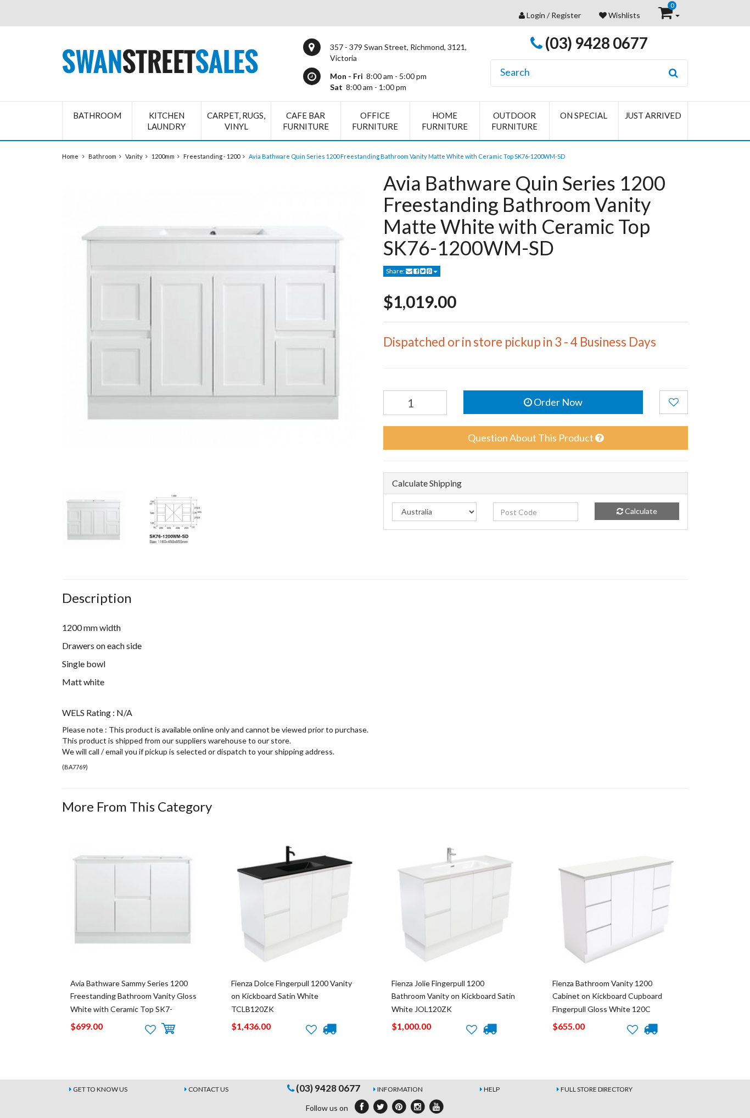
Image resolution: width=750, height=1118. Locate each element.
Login (536, 15)
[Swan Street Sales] (160, 60)
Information (400, 1089)
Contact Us (208, 1089)
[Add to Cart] (168, 1029)
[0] (666, 15)
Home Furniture (445, 120)
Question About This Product (531, 438)
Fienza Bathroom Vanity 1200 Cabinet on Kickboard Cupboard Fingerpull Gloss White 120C (607, 996)
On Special (583, 115)
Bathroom (97, 115)
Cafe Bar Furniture (306, 120)
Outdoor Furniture (514, 120)
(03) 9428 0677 (595, 42)
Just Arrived (653, 115)
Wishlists (623, 15)
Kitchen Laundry (166, 120)
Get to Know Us (100, 1089)
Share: (396, 271)
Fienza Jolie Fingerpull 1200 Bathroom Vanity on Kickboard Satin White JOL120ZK (453, 996)
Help (492, 1089)
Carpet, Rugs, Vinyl (236, 120)
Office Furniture (375, 120)
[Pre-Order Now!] (329, 1029)
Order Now (557, 402)
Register (566, 15)
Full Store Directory (597, 1089)
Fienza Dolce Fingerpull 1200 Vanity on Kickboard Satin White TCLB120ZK (291, 996)
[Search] (673, 73)
